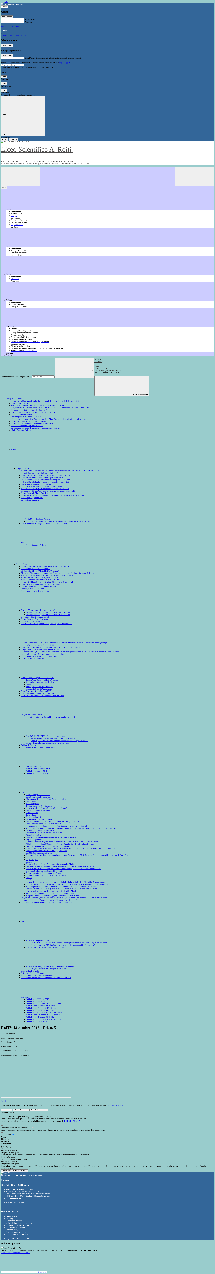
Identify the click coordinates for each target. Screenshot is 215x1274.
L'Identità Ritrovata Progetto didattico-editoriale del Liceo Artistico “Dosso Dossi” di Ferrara (62, 842)
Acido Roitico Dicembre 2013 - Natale (41, 1006)
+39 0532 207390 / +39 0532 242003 (24, 1191)
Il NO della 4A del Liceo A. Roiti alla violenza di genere (33, 412)
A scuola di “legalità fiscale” (32, 498)
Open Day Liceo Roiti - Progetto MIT (36, 691)
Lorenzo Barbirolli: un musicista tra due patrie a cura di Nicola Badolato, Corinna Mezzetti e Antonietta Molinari (70, 884)
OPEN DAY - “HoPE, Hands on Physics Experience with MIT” (46, 624)
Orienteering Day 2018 (30, 971)
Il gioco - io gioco (33, 857)
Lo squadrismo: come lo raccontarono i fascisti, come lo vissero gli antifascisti (56, 826)
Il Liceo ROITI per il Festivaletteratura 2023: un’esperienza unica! (47, 582)
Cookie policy (11, 1216)
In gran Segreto (32, 860)
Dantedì (29, 684)
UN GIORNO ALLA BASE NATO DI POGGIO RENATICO (46, 566)
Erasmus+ (25, 921)
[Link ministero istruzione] (12, 4)
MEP (23, 543)
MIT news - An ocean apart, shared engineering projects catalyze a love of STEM (58, 521)
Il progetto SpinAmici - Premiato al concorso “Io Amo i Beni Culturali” (49, 900)
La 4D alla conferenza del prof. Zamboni (27, 426)
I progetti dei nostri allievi (36, 817)
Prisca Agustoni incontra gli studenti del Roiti (38, 586)
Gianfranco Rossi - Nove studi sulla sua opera (44, 833)
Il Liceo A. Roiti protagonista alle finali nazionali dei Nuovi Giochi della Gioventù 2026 (45, 401)
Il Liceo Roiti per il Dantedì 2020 (39, 689)
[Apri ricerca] (194, 176)
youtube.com (6, 1135)
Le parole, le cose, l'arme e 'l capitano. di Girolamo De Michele (50, 864)
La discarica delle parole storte (38, 810)
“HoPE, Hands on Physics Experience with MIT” (40, 580)
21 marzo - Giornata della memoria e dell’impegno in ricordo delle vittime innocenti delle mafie (58, 573)
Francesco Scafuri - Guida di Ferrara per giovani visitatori (48, 875)
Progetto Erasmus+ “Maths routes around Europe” (40, 649)
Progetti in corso (100, 368)
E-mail (27, 58)
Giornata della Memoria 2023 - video (35, 591)
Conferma (13, 139)
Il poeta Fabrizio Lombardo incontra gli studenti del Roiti (43, 477)
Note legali (10, 1218)
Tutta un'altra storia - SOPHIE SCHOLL (42, 680)
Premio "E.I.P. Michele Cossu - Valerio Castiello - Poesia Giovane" (47, 575)
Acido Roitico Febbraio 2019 (37, 773)
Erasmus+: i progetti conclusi (37, 941)
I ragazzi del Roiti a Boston (32, 715)
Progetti (97, 366)
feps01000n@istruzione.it (32, 1194)
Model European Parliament (22, 430)
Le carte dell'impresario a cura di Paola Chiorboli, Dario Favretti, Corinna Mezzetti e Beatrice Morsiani (66, 882)
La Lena (29, 862)
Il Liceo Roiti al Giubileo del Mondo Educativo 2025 (32, 423)
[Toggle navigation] (20, 176)
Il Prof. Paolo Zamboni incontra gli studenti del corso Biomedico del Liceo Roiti (52, 495)
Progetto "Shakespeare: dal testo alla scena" (38, 610)
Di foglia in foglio (33, 801)
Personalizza (6, 1110)
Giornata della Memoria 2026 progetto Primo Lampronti (43, 486)
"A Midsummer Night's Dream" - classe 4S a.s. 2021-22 (48, 612)
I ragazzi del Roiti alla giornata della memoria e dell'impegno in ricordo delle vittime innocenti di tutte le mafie (64, 898)
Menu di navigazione (140, 394)
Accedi (4, 7)
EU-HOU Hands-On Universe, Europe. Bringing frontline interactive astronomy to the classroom (69, 943)
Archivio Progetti (23, 564)
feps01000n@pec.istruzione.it (32, 1196)
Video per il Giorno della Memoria (39, 687)
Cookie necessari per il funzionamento (16, 1128)
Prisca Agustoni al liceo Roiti (32, 589)
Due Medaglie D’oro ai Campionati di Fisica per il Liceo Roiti (45, 480)
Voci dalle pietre (32, 804)
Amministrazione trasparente (17, 1234)
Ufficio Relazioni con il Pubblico (19, 1223)
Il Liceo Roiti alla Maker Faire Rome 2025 (37, 493)
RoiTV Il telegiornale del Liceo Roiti (108, 370)
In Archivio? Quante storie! (21, 414)
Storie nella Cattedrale (19, 403)
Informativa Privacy (14, 1221)
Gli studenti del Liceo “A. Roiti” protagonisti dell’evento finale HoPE (48, 491)
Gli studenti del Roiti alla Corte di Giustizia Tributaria (32, 410)
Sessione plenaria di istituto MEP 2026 (26, 417)
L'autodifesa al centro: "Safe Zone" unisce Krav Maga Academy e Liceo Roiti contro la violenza (49, 419)
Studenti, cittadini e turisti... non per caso (37, 975)
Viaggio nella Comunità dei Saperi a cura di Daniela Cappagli (50, 893)
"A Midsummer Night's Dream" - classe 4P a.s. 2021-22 (48, 615)
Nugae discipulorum (34, 839)
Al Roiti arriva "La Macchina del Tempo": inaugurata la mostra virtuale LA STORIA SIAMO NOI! (60, 471)
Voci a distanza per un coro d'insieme (40, 682)
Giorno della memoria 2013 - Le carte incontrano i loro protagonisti (52, 821)
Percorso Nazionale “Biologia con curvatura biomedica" (43, 654)
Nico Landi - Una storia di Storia (39, 819)
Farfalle (29, 878)
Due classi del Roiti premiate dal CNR (36, 617)
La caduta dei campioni (30, 500)
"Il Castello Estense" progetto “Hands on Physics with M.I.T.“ (45, 523)
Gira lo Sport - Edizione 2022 (32, 621)
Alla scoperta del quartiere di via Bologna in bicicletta (47, 799)
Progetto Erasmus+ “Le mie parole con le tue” (49, 969)
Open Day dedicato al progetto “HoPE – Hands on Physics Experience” (49, 475)
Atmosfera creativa (33, 835)
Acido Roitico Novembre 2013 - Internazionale (44, 1003)
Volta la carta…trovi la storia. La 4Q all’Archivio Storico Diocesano (37, 405)
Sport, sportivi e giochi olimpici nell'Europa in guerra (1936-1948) (47, 902)
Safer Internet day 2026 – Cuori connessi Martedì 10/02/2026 (45, 489)
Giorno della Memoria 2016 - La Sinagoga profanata (46, 851)
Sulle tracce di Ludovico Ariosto (38, 797)
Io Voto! (29, 880)
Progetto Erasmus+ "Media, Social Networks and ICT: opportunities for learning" (63, 945)
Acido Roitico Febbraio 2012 (37, 999)
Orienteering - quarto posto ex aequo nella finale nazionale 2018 (46, 978)
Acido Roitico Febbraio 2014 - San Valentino (43, 1008)
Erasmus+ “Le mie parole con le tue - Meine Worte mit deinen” (51, 966)
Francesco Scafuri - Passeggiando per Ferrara (43, 873)
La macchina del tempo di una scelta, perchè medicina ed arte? (35, 428)
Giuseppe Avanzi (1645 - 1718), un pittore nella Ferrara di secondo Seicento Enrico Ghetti (61, 889)
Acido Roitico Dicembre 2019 (38, 769)
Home (96, 359)
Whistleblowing (12, 1230)
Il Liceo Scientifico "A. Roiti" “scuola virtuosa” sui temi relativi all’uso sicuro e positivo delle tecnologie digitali (65, 643)
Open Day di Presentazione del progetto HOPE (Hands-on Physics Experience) (52, 647)
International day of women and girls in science (39, 656)
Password (28, 22)
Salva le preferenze (20, 1171)
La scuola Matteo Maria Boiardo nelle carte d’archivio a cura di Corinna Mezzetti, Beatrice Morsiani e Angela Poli (71, 848)
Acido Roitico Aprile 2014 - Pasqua (40, 1010)
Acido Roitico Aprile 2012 (36, 1001)
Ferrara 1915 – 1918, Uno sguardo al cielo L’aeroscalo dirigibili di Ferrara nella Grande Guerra (63, 869)
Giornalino (25, 997)
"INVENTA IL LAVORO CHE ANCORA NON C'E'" (43, 584)
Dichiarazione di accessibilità (17, 1225)
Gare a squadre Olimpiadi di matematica (36, 484)
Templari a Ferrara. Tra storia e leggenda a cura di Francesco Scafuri (52, 895)
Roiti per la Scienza (28, 745)
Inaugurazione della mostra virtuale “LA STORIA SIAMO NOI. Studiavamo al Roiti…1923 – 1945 (50, 408)
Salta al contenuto (8, 2)
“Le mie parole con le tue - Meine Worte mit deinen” (46, 808)
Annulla (4, 139)
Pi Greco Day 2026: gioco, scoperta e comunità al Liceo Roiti (45, 482)
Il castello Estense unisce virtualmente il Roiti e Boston (42, 696)
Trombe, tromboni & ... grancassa (39, 806)
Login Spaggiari (64, 63)
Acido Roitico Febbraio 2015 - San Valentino (43, 1019)
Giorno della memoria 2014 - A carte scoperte (44, 824)
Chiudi (4, 77)
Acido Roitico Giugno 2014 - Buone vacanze (44, 1012)
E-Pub (23, 792)
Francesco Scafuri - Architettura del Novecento (44, 871)
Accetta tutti (39, 1110)
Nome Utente (30, 19)
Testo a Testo (31, 815)
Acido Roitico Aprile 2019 (36, 771)
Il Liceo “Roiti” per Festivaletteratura (35, 658)
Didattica (98, 362)
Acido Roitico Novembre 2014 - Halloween (43, 1015)
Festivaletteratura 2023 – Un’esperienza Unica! (39, 577)
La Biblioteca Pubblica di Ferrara (39, 853)
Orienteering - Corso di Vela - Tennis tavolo (38, 747)
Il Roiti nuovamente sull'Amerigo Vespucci (38, 693)
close (4, 188)
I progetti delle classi (102, 364)
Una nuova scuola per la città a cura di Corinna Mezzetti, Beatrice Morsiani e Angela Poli (61, 866)
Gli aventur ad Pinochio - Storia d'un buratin (43, 830)
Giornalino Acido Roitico (31, 766)
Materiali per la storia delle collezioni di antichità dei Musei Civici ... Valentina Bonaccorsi (61, 886)
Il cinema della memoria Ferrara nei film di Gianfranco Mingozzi (51, 837)
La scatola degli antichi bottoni (38, 795)
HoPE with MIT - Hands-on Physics (35, 519)
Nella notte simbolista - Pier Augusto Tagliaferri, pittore (47, 846)
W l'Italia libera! (32, 813)
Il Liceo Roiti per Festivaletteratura (34, 619)
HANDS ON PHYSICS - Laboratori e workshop (45, 736)
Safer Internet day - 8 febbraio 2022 (40, 645)
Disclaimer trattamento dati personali (15, 1253)
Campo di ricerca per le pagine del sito (16, 377)
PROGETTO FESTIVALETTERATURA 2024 (40, 571)
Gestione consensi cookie (16, 1232)
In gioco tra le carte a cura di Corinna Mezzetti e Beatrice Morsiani (52, 891)
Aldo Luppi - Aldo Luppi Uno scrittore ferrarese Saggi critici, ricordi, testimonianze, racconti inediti (65, 844)
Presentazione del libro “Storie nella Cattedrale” (39, 473)
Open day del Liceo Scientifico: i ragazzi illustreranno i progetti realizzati (59, 741)
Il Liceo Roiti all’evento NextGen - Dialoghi (28, 421)
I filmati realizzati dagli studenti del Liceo (37, 678)
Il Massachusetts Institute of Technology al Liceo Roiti (47, 743)
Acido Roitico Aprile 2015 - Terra (39, 1021)
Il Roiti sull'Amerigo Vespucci (33, 973)
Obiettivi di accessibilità (15, 1227)
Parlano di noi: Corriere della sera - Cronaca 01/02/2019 (53, 738)
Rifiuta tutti (21, 1110)
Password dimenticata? (10, 26)
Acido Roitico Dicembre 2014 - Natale (41, 1017)
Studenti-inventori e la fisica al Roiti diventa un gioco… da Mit (50, 717)
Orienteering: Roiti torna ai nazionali (35, 569)
